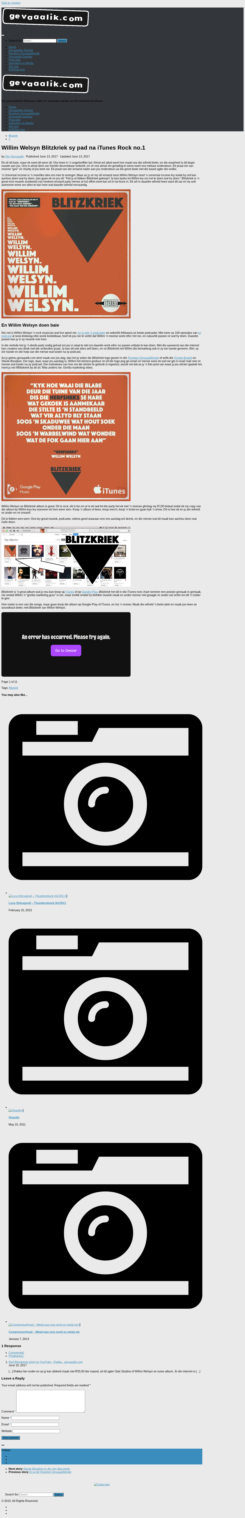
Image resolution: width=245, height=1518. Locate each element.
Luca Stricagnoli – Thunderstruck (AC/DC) (37, 903)
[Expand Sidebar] (2, 1445)
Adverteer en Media (21, 63)
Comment (8, 1411)
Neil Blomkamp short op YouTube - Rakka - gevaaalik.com (46, 1362)
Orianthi (14, 1117)
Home (12, 47)
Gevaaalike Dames (21, 50)
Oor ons (14, 66)
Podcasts (14, 59)
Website (6, 1431)
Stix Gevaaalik (14, 156)
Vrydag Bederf (183, 357)
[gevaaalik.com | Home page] (122, 19)
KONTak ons (17, 69)
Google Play (89, 591)
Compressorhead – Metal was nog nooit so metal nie (44, 1331)
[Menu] (2, 35)
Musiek (13, 135)
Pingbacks (16, 1355)
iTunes (69, 591)
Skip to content (10, 2)
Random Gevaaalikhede (24, 53)
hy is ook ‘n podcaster (91, 332)
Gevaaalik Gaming (20, 56)
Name (6, 1417)
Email (6, 1424)
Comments (16, 1352)
